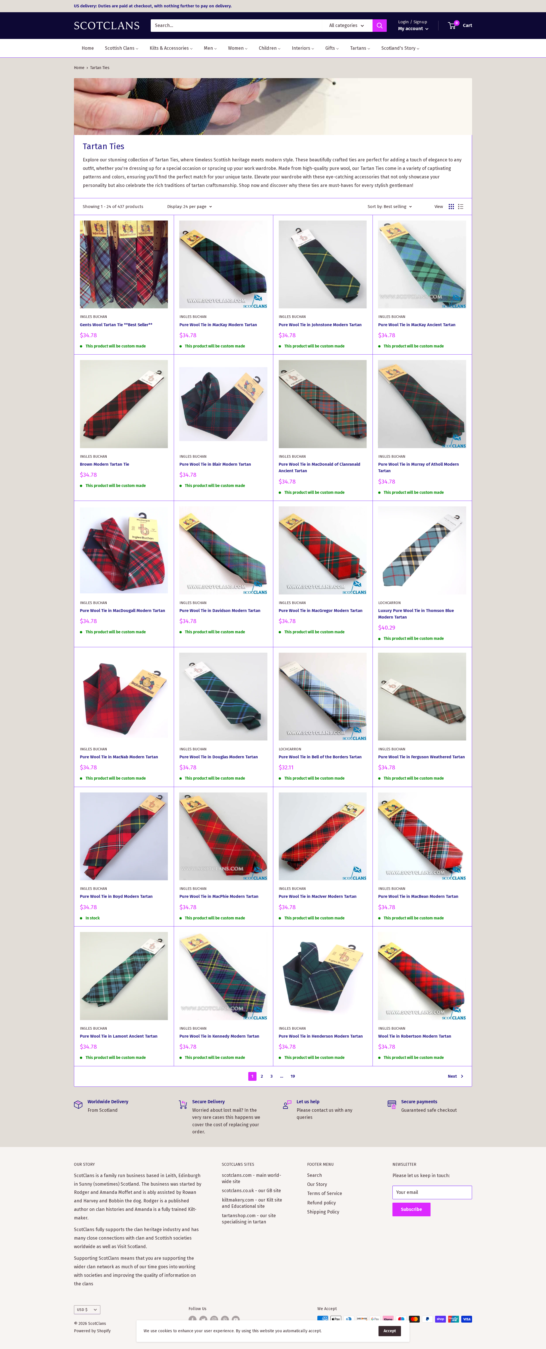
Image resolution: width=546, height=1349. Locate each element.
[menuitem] (84, 48)
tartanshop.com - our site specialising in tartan (249, 1219)
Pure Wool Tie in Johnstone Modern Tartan (320, 324)
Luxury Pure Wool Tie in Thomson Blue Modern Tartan (416, 614)
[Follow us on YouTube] (236, 1320)
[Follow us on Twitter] (203, 1320)
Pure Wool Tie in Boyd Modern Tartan (116, 896)
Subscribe (411, 1209)
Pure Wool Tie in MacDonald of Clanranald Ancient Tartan (319, 467)
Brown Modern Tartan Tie (104, 464)
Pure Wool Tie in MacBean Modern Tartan (418, 896)
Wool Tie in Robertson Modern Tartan (414, 1036)
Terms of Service (324, 1193)
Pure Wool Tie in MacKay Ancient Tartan (417, 324)
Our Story (317, 1184)
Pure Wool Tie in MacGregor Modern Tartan (321, 610)
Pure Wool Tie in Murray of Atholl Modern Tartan (418, 467)
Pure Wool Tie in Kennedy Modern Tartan (219, 1036)
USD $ (82, 1309)
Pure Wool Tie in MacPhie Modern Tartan (218, 896)
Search (314, 1175)
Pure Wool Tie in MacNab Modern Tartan (119, 756)
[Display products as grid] (451, 206)
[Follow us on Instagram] (214, 1320)
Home (79, 67)
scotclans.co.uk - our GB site (251, 1190)
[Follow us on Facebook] (193, 1320)
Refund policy (321, 1203)
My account (411, 29)
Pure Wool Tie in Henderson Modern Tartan (321, 1036)
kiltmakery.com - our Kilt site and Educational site (252, 1203)
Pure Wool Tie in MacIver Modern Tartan (318, 896)
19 (293, 1076)
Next (452, 1076)
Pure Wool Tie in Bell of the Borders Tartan (320, 756)
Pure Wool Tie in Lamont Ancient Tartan (119, 1036)
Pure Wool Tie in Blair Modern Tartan (215, 464)
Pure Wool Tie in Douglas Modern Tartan (218, 756)
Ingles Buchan (93, 317)
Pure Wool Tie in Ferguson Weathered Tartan (421, 756)
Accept (390, 1331)
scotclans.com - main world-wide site (251, 1178)
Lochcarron (389, 603)
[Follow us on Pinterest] (225, 1320)
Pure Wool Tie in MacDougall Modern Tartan (122, 610)
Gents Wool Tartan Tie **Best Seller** (116, 324)
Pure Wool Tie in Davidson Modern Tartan (219, 610)
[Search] (380, 25)
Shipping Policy (323, 1212)
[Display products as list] (460, 206)
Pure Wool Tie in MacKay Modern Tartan (218, 324)
